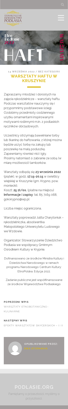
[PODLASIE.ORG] (13, 26)
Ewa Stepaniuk (36, 348)
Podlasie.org (34, 387)
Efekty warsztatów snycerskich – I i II (33, 325)
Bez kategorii (49, 71)
